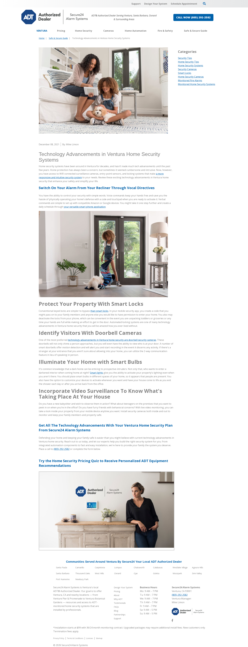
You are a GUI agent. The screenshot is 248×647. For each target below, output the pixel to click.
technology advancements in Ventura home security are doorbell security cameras (112, 340)
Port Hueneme (63, 579)
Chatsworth (139, 567)
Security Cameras (187, 69)
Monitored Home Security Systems (196, 84)
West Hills (99, 573)
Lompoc (118, 567)
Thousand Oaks (82, 573)
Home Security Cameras (191, 76)
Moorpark (177, 573)
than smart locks (99, 311)
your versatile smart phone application (85, 206)
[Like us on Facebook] (172, 621)
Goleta (156, 573)
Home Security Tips (188, 61)
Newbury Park (81, 579)
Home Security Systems (190, 65)
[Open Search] (204, 3)
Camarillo (79, 567)
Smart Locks (184, 73)
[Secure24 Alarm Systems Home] (54, 17)
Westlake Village (180, 567)
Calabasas (158, 567)
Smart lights (96, 372)
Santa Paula (61, 567)
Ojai (135, 573)
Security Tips (185, 58)
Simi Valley (197, 573)
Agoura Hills (197, 567)
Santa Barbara (62, 573)
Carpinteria (100, 567)
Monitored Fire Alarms (190, 80)
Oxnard (117, 573)
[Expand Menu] (93, 30)
